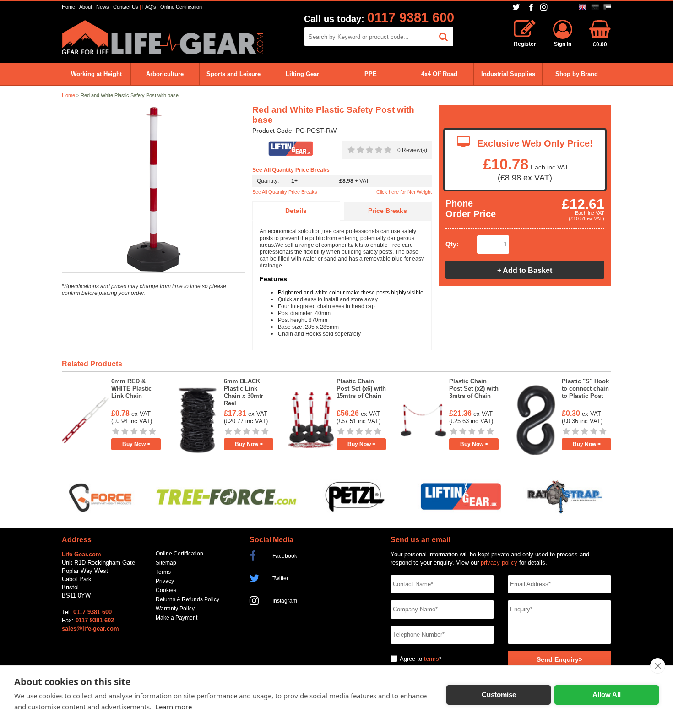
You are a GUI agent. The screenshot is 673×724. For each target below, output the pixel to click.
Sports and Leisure (233, 74)
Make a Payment (176, 618)
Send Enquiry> (559, 659)
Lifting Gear (302, 74)
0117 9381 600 (410, 17)
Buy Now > (136, 444)
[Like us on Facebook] (531, 7)
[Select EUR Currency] (595, 7)
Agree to (411, 658)
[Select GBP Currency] (582, 7)
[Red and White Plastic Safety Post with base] (153, 189)
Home (68, 7)
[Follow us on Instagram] (545, 7)
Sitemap (166, 563)
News (102, 7)
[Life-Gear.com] (162, 52)
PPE (370, 74)
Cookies (166, 590)
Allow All (606, 694)
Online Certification (181, 7)
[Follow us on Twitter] (517, 7)
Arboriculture (165, 74)
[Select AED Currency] (607, 7)
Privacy (165, 581)
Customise (499, 694)
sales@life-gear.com (90, 628)
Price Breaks (387, 210)
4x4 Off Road (439, 74)
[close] (657, 666)
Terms (163, 572)
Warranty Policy (175, 608)
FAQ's (149, 7)
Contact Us (125, 7)
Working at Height (96, 74)
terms (431, 658)
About (85, 7)
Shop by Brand (576, 74)
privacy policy (499, 562)
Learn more (173, 706)
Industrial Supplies (508, 74)
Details (296, 210)
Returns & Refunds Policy (187, 599)
